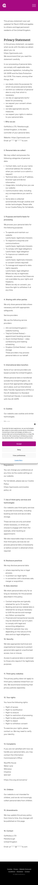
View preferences (19, 455)
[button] (35, 424)
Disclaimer (20, 871)
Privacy (16, 869)
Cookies (9, 869)
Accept (19, 444)
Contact (27, 871)
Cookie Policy (18, 460)
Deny (19, 450)
